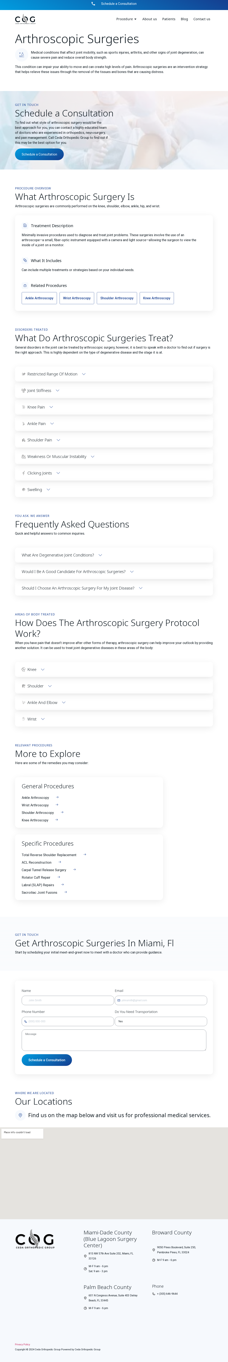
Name (26, 990)
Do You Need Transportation (136, 1011)
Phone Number (33, 1011)
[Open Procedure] (135, 19)
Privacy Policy (22, 1344)
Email (119, 990)
